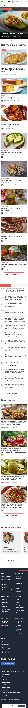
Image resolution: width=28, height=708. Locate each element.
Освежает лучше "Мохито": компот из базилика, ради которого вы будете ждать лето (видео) (13, 451)
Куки (13, 706)
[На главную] (14, 2)
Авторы (3, 638)
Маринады (19, 583)
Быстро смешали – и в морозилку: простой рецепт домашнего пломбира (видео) (16, 356)
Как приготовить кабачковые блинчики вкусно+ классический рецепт (13, 69)
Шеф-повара (19, 618)
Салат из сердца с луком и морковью (11, 181)
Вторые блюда (4, 150)
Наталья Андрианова (8, 128)
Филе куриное (20, 607)
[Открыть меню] (2, 2)
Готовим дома (6, 628)
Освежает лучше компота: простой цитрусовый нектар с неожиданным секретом (15, 349)
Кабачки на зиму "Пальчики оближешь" (11, 209)
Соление (4, 599)
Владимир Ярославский (19, 630)
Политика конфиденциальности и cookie (13, 671)
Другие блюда (4, 122)
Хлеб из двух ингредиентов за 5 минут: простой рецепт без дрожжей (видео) (15, 342)
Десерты (3, 234)
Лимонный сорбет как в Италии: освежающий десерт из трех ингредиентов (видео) (15, 334)
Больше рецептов (11, 274)
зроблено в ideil (5, 703)
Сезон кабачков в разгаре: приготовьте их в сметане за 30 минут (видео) (14, 378)
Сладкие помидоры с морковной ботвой (13, 265)
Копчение (18, 591)
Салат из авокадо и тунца (12, 33)
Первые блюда (6, 576)
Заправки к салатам (19, 577)
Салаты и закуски (6, 8)
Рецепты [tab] (15, 285)
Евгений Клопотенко (19, 626)
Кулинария (5, 625)
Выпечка (3, 95)
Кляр (17, 586)
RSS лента (5, 695)
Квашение (5, 602)
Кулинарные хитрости (5, 622)
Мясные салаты (5, 178)
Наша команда (6, 687)
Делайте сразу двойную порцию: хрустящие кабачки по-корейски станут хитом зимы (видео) (13, 422)
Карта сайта (5, 690)
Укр (26, 1)
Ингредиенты (19, 596)
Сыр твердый (20, 610)
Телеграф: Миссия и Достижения (11, 692)
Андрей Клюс (19, 633)
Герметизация (4, 262)
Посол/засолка (6, 611)
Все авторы (11, 560)
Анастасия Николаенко (10, 36)
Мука (17, 599)
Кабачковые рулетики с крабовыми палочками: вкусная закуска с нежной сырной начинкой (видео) (15, 327)
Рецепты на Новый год (17, 5)
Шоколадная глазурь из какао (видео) (12, 237)
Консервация (5, 596)
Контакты (4, 684)
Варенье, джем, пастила (6, 605)
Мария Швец (6, 427)
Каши (17, 588)
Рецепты (5, 5)
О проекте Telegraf (7, 669)
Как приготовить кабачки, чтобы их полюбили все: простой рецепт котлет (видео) (15, 386)
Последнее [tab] (23, 285)
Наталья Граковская (8, 510)
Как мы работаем (6, 674)
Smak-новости (5, 618)
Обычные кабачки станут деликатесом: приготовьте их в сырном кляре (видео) (14, 364)
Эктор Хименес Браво (20, 622)
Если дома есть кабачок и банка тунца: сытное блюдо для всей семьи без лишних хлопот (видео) (15, 319)
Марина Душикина (8, 269)
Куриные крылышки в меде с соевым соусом (12, 125)
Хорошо (21, 706)
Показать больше (11, 393)
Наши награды (6, 682)
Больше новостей (11, 515)
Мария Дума (5, 642)
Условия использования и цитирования (13, 677)
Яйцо (17, 613)
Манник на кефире (8, 98)
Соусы (18, 580)
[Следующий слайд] (26, 5)
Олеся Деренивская (8, 548)
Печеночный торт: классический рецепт (13, 153)
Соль (17, 602)
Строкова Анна (7, 74)
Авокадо (18, 605)
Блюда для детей (7, 589)
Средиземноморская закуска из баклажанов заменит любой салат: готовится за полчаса (13, 505)
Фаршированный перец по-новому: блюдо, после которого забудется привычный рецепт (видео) (15, 371)
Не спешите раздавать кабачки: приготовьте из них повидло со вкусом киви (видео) (13, 478)
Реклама (4, 679)
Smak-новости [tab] (5, 285)
